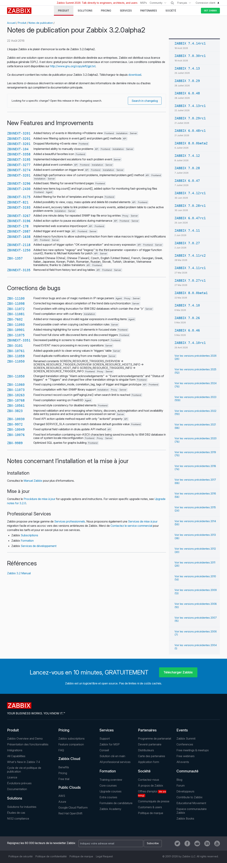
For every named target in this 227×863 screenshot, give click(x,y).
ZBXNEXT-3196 (19, 221)
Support (104, 738)
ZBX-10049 (16, 429)
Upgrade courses (110, 791)
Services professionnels (69, 521)
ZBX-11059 (16, 356)
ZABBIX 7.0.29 (187, 81)
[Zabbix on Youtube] (217, 843)
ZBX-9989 (15, 443)
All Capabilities (16, 756)
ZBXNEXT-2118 (19, 245)
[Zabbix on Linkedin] (207, 843)
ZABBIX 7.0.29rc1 (190, 118)
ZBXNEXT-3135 (19, 270)
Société (144, 771)
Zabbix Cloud (69, 759)
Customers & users (150, 807)
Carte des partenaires (151, 756)
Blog (179, 779)
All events (182, 762)
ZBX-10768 (16, 400)
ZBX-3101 (15, 345)
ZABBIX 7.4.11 (187, 230)
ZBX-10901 (16, 330)
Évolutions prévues (19, 783)
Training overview (110, 779)
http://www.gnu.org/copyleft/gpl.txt (72, 66)
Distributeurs (146, 750)
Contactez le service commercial (131, 525)
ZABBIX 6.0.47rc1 (190, 218)
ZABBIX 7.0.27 (187, 243)
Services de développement (38, 546)
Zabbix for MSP (109, 744)
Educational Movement (191, 803)
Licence (12, 777)
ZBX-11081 (16, 314)
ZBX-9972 (15, 424)
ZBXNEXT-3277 (19, 165)
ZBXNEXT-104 (18, 149)
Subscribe (153, 843)
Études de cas (16, 812)
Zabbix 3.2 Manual (19, 573)
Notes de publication (41, 22)
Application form (148, 762)
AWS (61, 796)
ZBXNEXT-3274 (19, 170)
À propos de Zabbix (150, 785)
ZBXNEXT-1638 (19, 237)
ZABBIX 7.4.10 (187, 305)
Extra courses (108, 797)
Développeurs (185, 791)
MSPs (143, 2)
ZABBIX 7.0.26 (187, 318)
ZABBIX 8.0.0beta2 (191, 143)
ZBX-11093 (16, 325)
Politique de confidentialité (51, 856)
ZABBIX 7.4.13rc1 (190, 106)
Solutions (14, 798)
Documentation (17, 789)
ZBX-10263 (16, 395)
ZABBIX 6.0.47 (187, 180)
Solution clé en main (112, 756)
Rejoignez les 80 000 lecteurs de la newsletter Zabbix (41, 843)
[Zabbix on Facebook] (187, 843)
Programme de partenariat (154, 738)
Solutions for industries (21, 807)
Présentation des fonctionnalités (27, 744)
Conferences (184, 744)
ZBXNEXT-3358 (19, 154)
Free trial (63, 779)
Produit (22, 22)
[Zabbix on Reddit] (197, 843)
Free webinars (185, 756)
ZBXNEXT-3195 (19, 159)
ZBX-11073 (16, 390)
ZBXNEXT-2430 (19, 189)
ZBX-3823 (15, 411)
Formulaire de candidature (115, 803)
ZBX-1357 (15, 258)
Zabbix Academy (110, 809)
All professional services (115, 762)
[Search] (172, 3)
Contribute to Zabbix (189, 797)
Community (156, 2)
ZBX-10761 (16, 351)
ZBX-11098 (16, 303)
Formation (27, 540)
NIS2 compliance (18, 818)
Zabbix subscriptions (71, 738)
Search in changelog (145, 101)
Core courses (108, 785)
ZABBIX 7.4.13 (187, 68)
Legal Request (104, 856)
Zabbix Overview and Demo (25, 738)
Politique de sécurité (21, 856)
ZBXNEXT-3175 (19, 197)
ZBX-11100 (16, 298)
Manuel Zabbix (33, 480)
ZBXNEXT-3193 (19, 207)
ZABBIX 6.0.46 (187, 330)
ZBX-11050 (16, 361)
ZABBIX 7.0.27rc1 (190, 280)
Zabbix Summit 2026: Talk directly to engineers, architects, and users (97, 2)
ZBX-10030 (16, 419)
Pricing (63, 730)
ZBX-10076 (16, 435)
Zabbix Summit (185, 738)
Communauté (187, 771)
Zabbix (19, 10)
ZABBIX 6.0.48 (187, 93)
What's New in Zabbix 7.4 (23, 762)
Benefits (63, 767)
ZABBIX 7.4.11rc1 (190, 268)
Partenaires (147, 730)
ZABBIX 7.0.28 (187, 168)
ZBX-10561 (16, 405)
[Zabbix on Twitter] (177, 843)
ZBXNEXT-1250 (19, 250)
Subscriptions (29, 535)
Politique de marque (150, 813)
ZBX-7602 (15, 319)
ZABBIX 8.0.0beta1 (191, 293)
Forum (180, 785)
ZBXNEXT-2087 (19, 231)
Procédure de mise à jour (39, 499)
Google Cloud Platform (73, 807)
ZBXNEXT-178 (18, 226)
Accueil (11, 22)
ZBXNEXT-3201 (19, 133)
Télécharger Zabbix (178, 672)
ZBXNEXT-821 (18, 202)
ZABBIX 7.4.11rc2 (190, 255)
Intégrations (14, 750)
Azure (62, 801)
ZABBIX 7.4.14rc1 (190, 43)
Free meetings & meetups (192, 750)
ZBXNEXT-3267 (19, 216)
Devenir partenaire (149, 744)
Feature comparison (71, 744)
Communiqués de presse (153, 801)
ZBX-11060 (16, 384)
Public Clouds (69, 787)
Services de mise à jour (142, 521)
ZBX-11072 (16, 309)
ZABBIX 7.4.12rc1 (190, 193)
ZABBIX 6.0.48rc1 (190, 130)
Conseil (104, 750)
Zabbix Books (185, 818)
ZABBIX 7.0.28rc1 (190, 206)
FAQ (61, 750)
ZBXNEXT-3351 (19, 340)
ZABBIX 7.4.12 (187, 155)
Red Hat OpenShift (70, 813)
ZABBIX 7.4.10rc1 (190, 343)
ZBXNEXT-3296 (19, 183)
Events (182, 730)
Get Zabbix (210, 10)
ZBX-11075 (16, 335)
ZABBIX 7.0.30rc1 (190, 56)
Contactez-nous (148, 779)
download (134, 74)
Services (106, 730)
